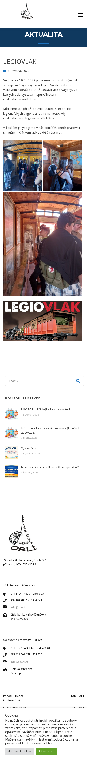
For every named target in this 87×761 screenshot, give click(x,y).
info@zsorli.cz (20, 607)
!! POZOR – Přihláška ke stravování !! (46, 409)
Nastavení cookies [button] (19, 751)
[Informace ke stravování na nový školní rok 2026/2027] (11, 432)
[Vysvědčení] (11, 452)
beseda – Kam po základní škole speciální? (50, 467)
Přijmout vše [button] (46, 751)
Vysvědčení (28, 448)
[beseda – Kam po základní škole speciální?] (11, 471)
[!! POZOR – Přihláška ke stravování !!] (11, 413)
